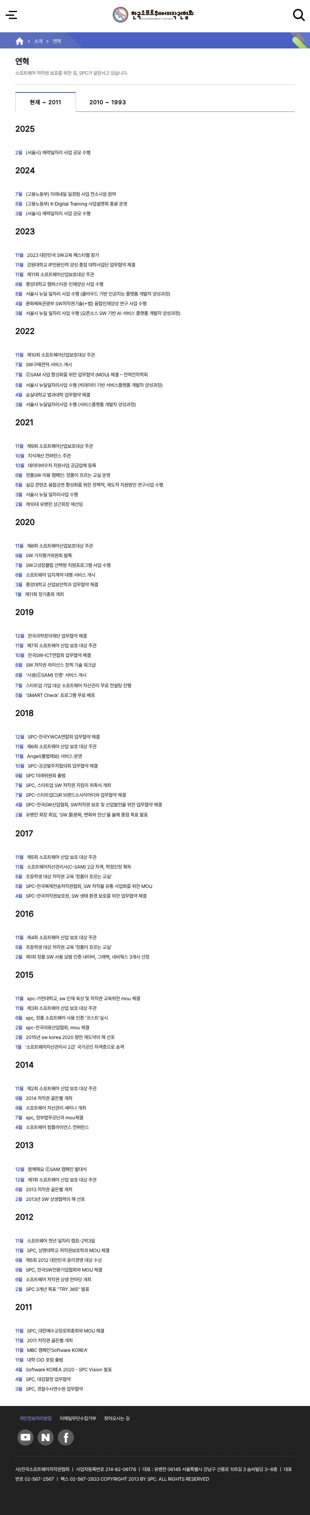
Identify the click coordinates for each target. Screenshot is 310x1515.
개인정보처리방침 (35, 1418)
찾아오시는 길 (117, 1418)
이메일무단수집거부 (78, 1418)
